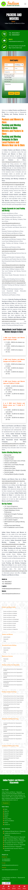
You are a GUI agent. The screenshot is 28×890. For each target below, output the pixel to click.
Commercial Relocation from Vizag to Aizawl (12, 763)
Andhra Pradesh (6, 637)
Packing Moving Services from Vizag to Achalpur (13, 696)
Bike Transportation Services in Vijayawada (15, 840)
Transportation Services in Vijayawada (13, 842)
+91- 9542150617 (14, 33)
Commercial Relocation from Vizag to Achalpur (13, 750)
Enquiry (6, 822)
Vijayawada (5, 639)
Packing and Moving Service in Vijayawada (14, 831)
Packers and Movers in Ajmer (9, 625)
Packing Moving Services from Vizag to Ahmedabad (11, 708)
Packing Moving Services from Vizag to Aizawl (13, 710)
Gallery (6, 816)
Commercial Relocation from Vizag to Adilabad (13, 752)
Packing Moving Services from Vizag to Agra (12, 702)
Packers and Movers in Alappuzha (10, 629)
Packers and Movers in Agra (9, 617)
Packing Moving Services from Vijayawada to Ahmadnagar (12, 682)
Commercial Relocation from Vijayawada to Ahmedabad (12, 739)
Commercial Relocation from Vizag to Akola (12, 767)
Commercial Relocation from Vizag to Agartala (13, 754)
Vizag (4, 641)
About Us (6, 811)
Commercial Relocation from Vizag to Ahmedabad (13, 761)
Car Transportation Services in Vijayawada (14, 844)
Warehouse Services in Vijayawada (13, 846)
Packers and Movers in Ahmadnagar (11, 619)
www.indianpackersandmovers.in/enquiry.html (14, 571)
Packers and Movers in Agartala (10, 615)
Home (13, 21)
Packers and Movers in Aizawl (9, 623)
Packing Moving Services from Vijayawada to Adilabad (12, 673)
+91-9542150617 (6, 859)
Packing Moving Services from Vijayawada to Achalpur (12, 670)
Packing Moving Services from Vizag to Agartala (13, 700)
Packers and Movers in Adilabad (10, 613)
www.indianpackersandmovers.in (11, 162)
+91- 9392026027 (14, 35)
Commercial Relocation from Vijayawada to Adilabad (12, 727)
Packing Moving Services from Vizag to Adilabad (13, 698)
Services (6, 813)
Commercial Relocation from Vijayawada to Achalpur (12, 724)
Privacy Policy (7, 818)
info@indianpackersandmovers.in (16, 41)
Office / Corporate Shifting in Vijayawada (14, 839)
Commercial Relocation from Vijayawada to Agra (13, 733)
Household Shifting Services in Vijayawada (14, 837)
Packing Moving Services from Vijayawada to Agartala (12, 676)
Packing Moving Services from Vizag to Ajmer (12, 712)
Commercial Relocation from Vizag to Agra (12, 756)
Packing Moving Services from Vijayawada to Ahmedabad (12, 685)
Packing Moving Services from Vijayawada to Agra (13, 679)
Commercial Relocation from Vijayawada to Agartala (12, 730)
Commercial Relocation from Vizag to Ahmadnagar (11, 758)
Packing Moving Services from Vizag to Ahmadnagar (11, 705)
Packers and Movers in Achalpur (10, 611)
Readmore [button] (6, 803)
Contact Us (7, 824)
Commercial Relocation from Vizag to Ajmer (12, 765)
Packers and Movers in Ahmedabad (10, 621)
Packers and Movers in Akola (9, 627)
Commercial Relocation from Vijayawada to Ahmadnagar (12, 736)
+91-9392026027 (6, 860)
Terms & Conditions (9, 820)
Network (6, 815)
